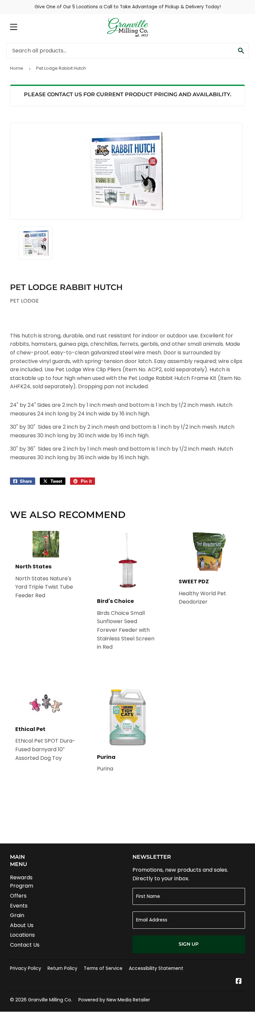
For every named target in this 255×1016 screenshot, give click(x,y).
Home (16, 68)
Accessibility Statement (156, 968)
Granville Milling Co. (50, 999)
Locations (22, 935)
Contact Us (25, 945)
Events (19, 905)
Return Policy (62, 968)
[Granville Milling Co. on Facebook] (239, 981)
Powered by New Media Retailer (114, 999)
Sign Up (189, 944)
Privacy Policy (25, 968)
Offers (18, 896)
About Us (22, 925)
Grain (17, 915)
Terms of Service (103, 968)
